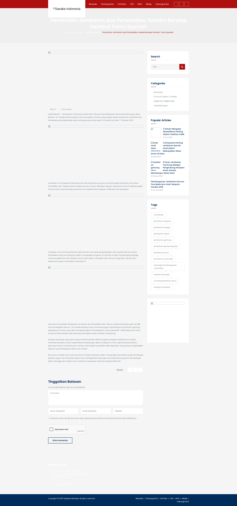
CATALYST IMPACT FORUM (165, 96)
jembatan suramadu (163, 259)
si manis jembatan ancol (165, 280)
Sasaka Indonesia (71, 498)
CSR (132, 4)
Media (149, 4)
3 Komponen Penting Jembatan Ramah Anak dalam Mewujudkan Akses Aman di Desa (167, 148)
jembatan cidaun (162, 233)
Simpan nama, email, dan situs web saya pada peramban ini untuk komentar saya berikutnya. (94, 418)
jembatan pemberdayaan (166, 246)
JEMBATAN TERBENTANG (164, 101)
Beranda (93, 4)
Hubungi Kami (162, 4)
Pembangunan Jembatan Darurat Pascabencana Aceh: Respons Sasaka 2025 (167, 184)
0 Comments (66, 109)
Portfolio (122, 4)
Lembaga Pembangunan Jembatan (165, 266)
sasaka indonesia (162, 274)
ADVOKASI (158, 92)
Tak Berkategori (161, 105)
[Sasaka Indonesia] (66, 8)
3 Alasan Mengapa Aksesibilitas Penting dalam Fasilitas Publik (173, 132)
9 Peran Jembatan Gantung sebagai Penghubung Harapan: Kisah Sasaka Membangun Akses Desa (168, 167)
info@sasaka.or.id (61, 484)
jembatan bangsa (162, 227)
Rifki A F (53, 109)
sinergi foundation (162, 287)
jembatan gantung (162, 240)
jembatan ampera (162, 221)
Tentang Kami (107, 4)
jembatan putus (161, 252)
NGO (140, 4)
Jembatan (159, 214)
